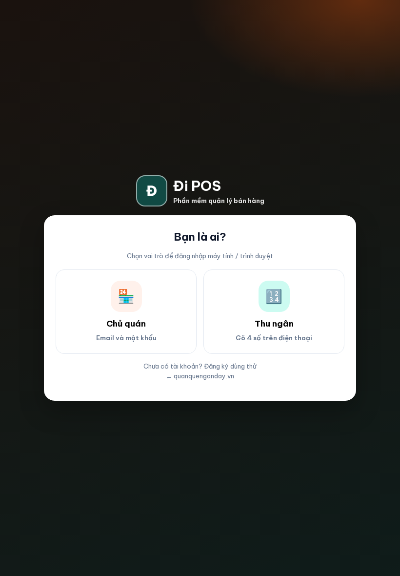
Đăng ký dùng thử (230, 366)
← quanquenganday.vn (200, 376)
